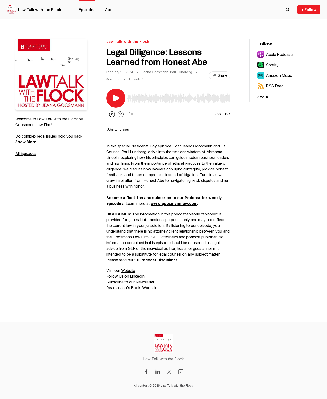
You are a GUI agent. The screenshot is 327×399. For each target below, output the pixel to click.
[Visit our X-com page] (169, 371)
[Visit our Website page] (180, 371)
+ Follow (308, 9)
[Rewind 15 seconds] (112, 114)
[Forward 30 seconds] (120, 114)
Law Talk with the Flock (39, 9)
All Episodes (25, 153)
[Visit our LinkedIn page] (157, 371)
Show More (25, 142)
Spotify (272, 64)
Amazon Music (279, 75)
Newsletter (145, 282)
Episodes (87, 9)
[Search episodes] (288, 9)
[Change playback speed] (130, 114)
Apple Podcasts (279, 54)
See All (263, 97)
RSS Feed (274, 86)
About (110, 9)
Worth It (149, 287)
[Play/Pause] (115, 98)
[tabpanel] (168, 219)
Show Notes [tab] (118, 129)
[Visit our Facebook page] (146, 371)
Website (128, 270)
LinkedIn (137, 276)
